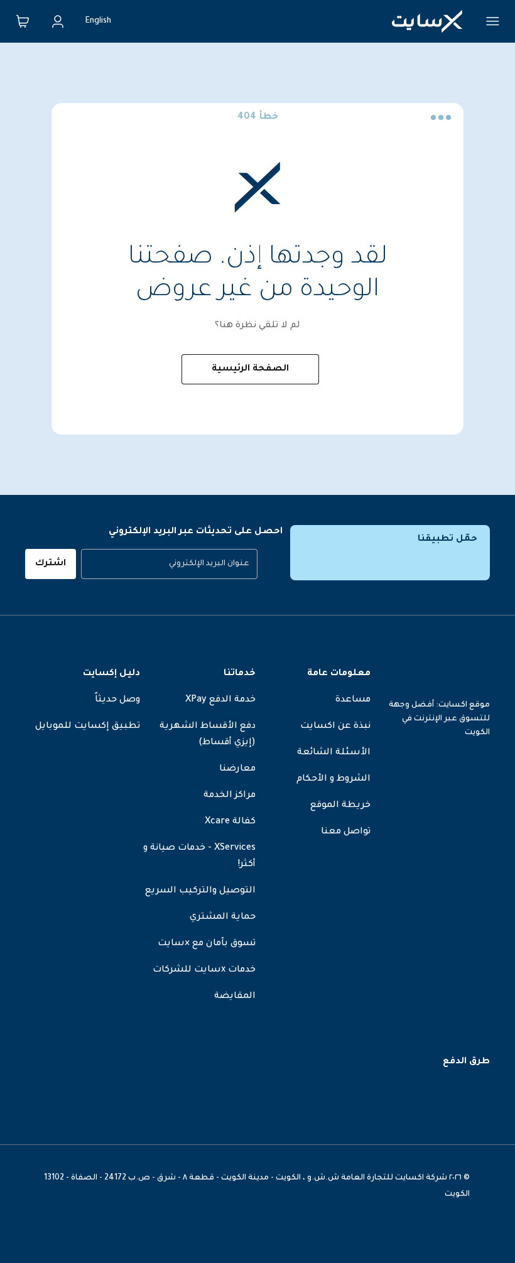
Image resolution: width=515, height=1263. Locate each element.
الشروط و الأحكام (333, 779)
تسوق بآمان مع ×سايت (207, 944)
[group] (169, 564)
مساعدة (353, 700)
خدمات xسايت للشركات (204, 970)
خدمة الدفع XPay (220, 700)
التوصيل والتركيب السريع (200, 891)
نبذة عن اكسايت (335, 727)
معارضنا (237, 769)
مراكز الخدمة (229, 796)
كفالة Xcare (230, 822)
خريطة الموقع (340, 806)
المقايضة (235, 997)
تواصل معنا (346, 832)
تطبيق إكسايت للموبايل (87, 727)
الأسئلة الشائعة (334, 753)
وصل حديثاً (117, 700)
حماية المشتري (223, 918)
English (98, 21)
